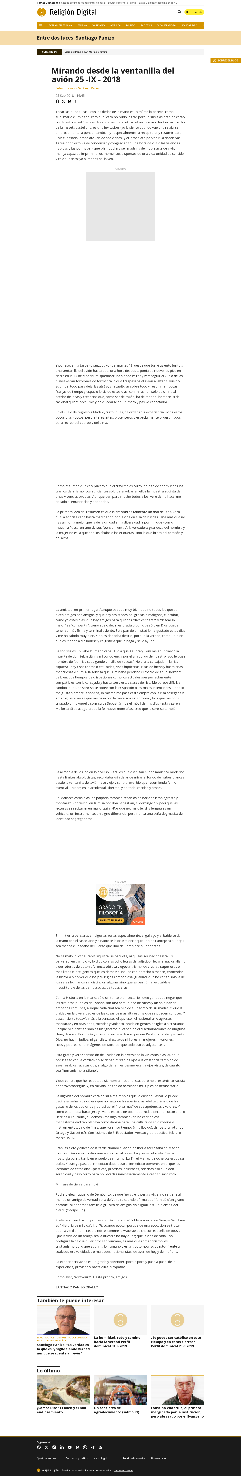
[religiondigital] (48, 1470)
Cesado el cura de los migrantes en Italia (83, 2)
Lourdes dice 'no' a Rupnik (122, 2)
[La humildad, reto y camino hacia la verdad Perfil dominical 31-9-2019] (120, 1320)
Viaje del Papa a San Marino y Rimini (86, 52)
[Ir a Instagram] (55, 1447)
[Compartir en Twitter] (63, 101)
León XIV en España (60, 25)
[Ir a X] (47, 1447)
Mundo (131, 25)
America (115, 25)
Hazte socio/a (194, 12)
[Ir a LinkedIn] (62, 1447)
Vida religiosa (166, 25)
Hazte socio (158, 1458)
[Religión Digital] (66, 12)
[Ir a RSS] (101, 1447)
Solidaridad (189, 25)
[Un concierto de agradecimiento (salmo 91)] (120, 1390)
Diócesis (146, 25)
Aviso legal (100, 1458)
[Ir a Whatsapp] (85, 1447)
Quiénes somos (46, 1458)
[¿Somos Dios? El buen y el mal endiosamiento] (63, 1390)
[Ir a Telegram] (93, 1447)
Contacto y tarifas (76, 1458)
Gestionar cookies (123, 1470)
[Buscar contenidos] (179, 12)
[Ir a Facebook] (39, 1447)
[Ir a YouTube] (70, 1447)
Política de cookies (134, 1458)
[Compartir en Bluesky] (69, 101)
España (82, 25)
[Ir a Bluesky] (78, 1447)
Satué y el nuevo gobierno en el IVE (158, 2)
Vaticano (98, 25)
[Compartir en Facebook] (58, 101)
